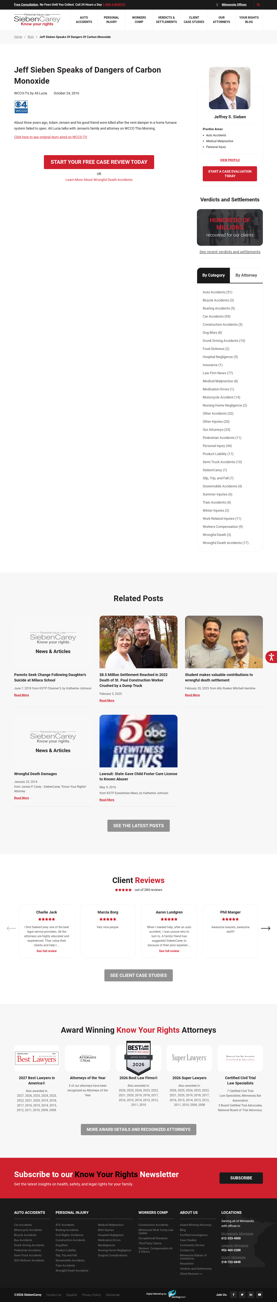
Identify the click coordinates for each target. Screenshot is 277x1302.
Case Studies (188, 1240)
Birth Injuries (106, 1230)
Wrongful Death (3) (217, 535)
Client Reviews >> (191, 1273)
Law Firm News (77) (218, 373)
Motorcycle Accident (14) (221, 397)
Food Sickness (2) (216, 349)
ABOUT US (189, 1212)
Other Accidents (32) (218, 413)
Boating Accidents (67, 1230)
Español (71, 1295)
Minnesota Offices (234, 4)
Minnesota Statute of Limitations (193, 1257)
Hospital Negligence (111, 1235)
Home (18, 37)
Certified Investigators (194, 1235)
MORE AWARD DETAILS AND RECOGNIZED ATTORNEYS (139, 1129)
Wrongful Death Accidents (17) (226, 543)
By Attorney (246, 275)
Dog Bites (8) (212, 333)
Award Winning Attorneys (196, 1225)
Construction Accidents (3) (223, 324)
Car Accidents (23, 1225)
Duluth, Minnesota (233, 1257)
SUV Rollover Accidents (29, 1260)
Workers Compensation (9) (223, 527)
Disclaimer (113, 1295)
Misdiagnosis (106, 1245)
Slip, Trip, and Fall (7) (218, 478)
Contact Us (187, 1250)
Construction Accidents (70, 1240)
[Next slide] (265, 928)
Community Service (192, 1245)
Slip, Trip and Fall (66, 1255)
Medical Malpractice (111, 1225)
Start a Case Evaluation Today (230, 173)
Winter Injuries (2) (216, 510)
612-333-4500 (231, 1238)
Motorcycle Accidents (28, 1230)
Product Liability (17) (218, 454)
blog (31, 37)
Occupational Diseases (153, 1238)
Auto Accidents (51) (217, 292)
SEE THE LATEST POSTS (138, 825)
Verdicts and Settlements (196, 1268)
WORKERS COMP (153, 1212)
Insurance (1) (213, 365)
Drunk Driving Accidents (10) (224, 341)
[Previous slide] (11, 928)
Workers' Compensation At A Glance (155, 1250)
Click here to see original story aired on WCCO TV (50, 137)
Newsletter (187, 1263)
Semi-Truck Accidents (28, 1255)
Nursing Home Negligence (114, 1250)
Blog (183, 1230)
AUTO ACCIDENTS (29, 1212)
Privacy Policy (91, 1295)
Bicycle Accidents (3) (218, 300)
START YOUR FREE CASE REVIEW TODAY (99, 162)
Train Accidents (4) (217, 502)
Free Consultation (26, 4)
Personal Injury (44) (217, 446)
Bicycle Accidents (25, 1235)
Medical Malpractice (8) (220, 381)
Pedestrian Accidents (27, 1250)
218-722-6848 (231, 1262)
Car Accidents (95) (216, 316)
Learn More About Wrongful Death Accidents (99, 180)
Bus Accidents (23, 1240)
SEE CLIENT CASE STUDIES (138, 975)
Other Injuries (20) (216, 421)
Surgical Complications (112, 1255)
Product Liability (66, 1250)
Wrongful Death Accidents (72, 1270)
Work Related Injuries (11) (222, 518)
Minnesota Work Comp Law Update (155, 1231)
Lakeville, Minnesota (234, 1245)
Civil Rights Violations (69, 1235)
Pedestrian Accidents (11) (222, 438)
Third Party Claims (150, 1243)
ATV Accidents (65, 1225)
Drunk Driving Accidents (29, 1245)
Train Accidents (65, 1265)
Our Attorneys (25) (216, 430)
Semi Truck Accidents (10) (222, 462)
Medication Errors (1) (218, 389)
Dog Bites (62, 1245)
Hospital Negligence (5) (220, 357)
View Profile (230, 160)
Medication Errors (109, 1240)
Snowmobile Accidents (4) (222, 486)
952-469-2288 (231, 1250)
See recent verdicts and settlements (230, 252)
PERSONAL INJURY (72, 1212)
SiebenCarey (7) (215, 470)
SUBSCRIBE (241, 1178)
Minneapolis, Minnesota (237, 1233)
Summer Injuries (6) (217, 494)
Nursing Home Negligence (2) (225, 405)
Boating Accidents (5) (219, 308)
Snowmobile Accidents (70, 1260)
